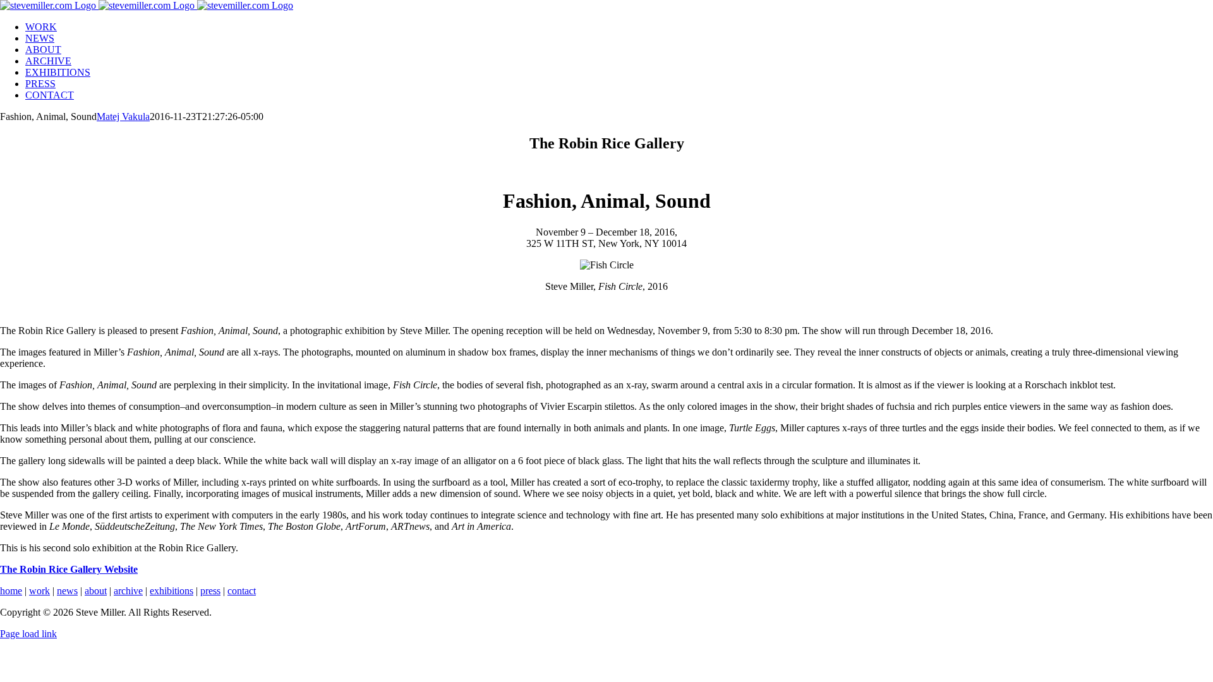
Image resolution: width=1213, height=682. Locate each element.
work (39, 590)
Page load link (28, 633)
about (96, 590)
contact (241, 590)
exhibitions (171, 590)
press (210, 590)
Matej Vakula (123, 116)
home (11, 590)
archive (128, 590)
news (67, 590)
